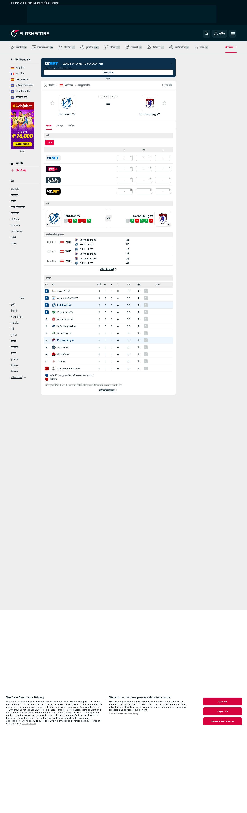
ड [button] (111, 284)
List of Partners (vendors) (123, 713)
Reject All (222, 711)
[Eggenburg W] (54, 312)
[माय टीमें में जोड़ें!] (52, 103)
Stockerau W (64, 333)
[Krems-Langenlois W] (54, 368)
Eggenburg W (65, 312)
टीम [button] (53, 284)
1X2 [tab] (49, 142)
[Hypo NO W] (54, 291)
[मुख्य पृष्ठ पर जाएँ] (37, 33)
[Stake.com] (53, 180)
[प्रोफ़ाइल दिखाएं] (67, 103)
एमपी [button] (99, 284)
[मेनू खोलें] (232, 34)
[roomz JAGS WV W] (54, 298)
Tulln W (61, 361)
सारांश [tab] (49, 125)
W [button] (105, 284)
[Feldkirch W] (54, 305)
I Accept (222, 701)
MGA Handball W (67, 326)
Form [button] (158, 284)
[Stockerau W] (54, 333)
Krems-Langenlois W (69, 368)
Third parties (29, 723)
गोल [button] (128, 284)
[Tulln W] (54, 361)
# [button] (45, 284)
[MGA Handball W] (54, 326)
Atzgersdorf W (65, 319)
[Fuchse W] (54, 347)
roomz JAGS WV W (68, 298)
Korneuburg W (150, 114)
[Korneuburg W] (54, 340)
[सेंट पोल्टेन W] (54, 354)
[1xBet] (53, 158)
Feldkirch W (67, 114)
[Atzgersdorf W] (54, 319)
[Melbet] (53, 191)
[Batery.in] (53, 169)
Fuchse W (63, 347)
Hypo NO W (63, 291)
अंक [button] (138, 284)
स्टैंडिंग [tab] (71, 125)
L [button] (117, 284)
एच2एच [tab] (60, 125)
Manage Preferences (222, 721)
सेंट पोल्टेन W (63, 354)
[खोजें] (206, 34)
